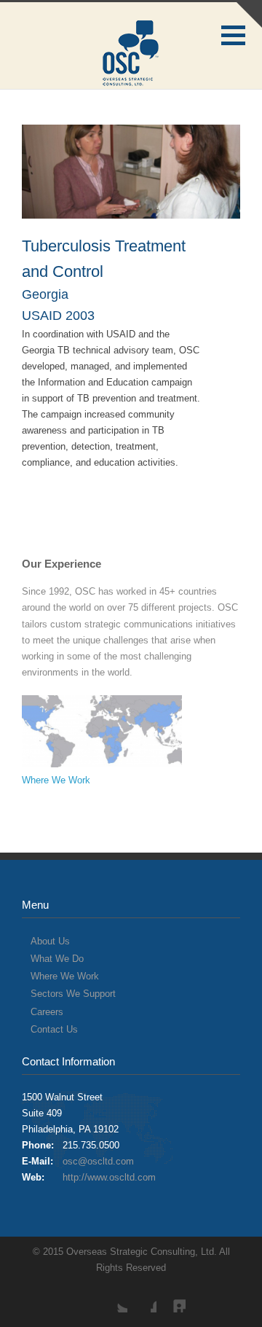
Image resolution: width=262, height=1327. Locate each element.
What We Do (57, 958)
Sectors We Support (73, 993)
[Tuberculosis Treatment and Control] (131, 172)
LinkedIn (171, 1297)
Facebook (141, 1297)
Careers (47, 1011)
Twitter (112, 1297)
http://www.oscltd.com (109, 1177)
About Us (50, 941)
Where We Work (56, 780)
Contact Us (54, 1029)
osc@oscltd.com (98, 1161)
